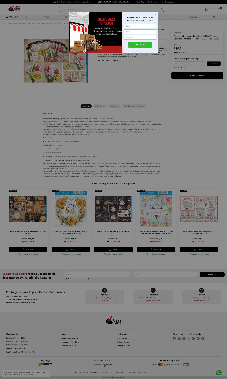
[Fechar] (155, 14)
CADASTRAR (140, 45)
